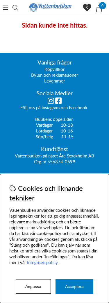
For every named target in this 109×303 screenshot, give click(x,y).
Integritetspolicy (42, 262)
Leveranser (54, 81)
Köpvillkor (54, 69)
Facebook (78, 107)
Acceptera (74, 286)
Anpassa (33, 286)
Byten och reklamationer (54, 75)
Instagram (51, 107)
